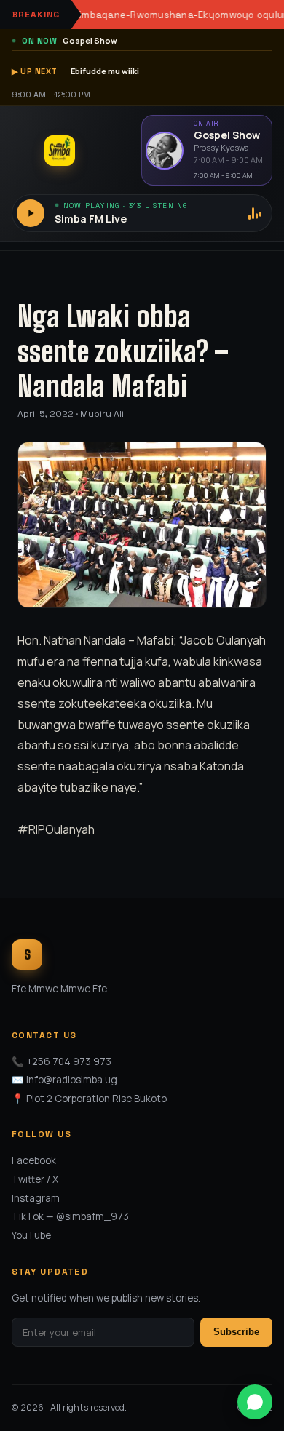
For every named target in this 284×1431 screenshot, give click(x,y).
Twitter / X (35, 1179)
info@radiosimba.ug (71, 1079)
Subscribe (236, 1331)
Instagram (36, 1198)
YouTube (31, 1235)
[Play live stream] (30, 213)
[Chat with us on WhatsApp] (254, 1401)
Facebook (34, 1160)
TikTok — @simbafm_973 (70, 1216)
